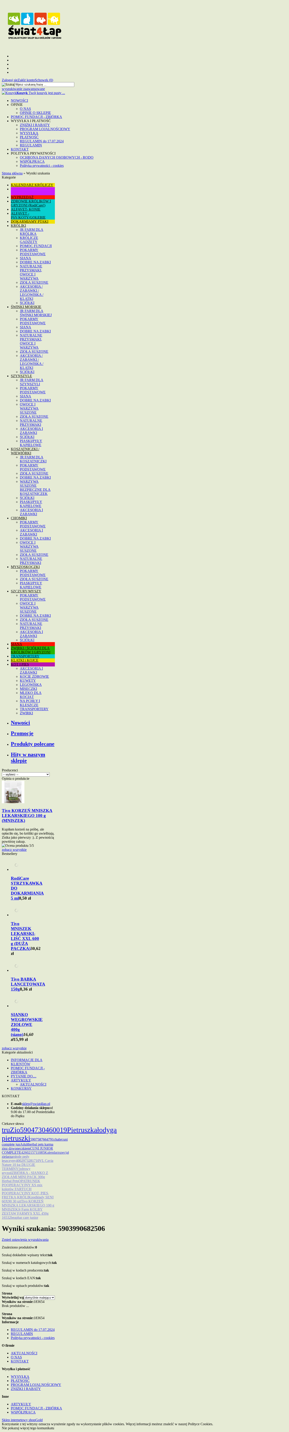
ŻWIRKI (26, 713)
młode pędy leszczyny (15, 1159)
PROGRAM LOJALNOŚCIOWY (45, 129)
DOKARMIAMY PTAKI (29, 221)
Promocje (22, 733)
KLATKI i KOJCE (24, 660)
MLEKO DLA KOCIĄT (31, 695)
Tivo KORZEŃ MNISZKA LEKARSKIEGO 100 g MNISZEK (28, 1205)
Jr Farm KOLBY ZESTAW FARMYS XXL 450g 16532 (25, 1213)
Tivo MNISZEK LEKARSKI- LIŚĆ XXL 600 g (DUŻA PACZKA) (25, 936)
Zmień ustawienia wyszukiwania (25, 1240)
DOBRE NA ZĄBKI (35, 262)
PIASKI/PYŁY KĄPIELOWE (31, 443)
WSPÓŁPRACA (32, 161)
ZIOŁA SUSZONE (34, 282)
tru (6, 1130)
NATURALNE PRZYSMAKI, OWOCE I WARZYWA (31, 272)
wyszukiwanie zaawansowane (23, 89)
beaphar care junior (24, 1217)
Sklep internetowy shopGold (22, 1420)
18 (35, 1302)
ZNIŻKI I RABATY (35, 125)
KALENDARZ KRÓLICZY (32, 185)
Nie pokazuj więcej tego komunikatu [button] (28, 1428)
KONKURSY (21, 1088)
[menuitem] (149, 101)
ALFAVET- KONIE (25, 209)
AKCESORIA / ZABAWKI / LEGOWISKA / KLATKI (31, 293)
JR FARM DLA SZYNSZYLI (31, 382)
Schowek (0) (44, 80)
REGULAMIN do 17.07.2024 (42, 141)
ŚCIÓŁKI (27, 303)
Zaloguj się (10, 80)
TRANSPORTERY (25, 656)
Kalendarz (51, 1152)
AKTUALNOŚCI (33, 1084)
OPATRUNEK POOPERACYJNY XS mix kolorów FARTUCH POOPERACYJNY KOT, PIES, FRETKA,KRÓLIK (25, 1189)
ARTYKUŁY (21, 1080)
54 (42, 1302)
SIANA (25, 258)
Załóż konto (26, 80)
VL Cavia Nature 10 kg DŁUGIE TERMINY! (27, 1165)
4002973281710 (27, 1161)
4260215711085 (32, 1152)
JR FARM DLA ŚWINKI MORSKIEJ (36, 313)
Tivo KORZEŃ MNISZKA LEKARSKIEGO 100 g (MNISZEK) (27, 815)
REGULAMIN (31, 145)
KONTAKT (20, 149)
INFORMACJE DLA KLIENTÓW (26, 1062)
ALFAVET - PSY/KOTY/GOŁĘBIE (28, 215)
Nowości (20, 723)
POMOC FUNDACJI (36, 246)
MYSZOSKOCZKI (25, 567)
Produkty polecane (32, 744)
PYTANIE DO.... (23, 1076)
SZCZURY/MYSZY (26, 591)
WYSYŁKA (29, 133)
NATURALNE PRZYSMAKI (31, 423)
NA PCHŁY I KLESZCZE (30, 703)
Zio (15, 1130)
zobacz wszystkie (14, 850)
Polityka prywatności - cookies (42, 165)
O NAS (25, 109)
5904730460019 (43, 1130)
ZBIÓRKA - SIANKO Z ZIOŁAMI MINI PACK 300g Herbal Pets (25, 1177)
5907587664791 (42, 1139)
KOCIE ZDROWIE (34, 676)
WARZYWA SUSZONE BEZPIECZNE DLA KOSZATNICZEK (35, 488)
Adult (24, 1144)
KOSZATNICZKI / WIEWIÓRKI (25, 451)
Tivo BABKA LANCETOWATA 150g (28, 984)
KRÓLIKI (18, 225)
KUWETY (28, 680)
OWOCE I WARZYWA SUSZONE (29, 408)
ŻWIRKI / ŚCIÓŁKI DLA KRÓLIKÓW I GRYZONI (30, 650)
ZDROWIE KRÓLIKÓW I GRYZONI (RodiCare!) (31, 203)
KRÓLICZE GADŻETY (29, 240)
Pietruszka (82, 1130)
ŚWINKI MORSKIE (26, 307)
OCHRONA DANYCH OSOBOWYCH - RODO (56, 157)
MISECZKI (28, 689)
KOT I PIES (20, 664)
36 (39, 1302)
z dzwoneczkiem (18, 1148)
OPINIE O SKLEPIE (35, 113)
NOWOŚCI (19, 100)
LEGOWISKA (31, 685)
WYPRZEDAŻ (22, 197)
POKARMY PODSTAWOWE (33, 252)
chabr (58, 1139)
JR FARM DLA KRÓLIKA (31, 232)
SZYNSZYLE (21, 376)
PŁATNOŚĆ (29, 137)
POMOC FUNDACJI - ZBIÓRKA (36, 117)
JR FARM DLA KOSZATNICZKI (33, 459)
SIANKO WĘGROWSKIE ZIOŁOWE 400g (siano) (27, 1024)
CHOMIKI (19, 518)
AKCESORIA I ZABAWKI (31, 431)
